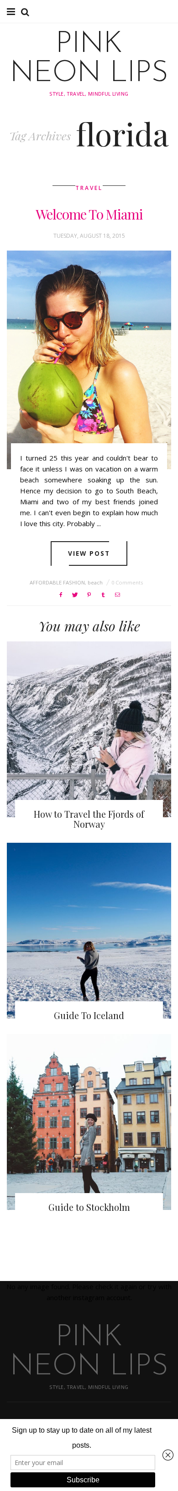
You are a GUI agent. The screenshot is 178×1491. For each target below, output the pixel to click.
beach (95, 582)
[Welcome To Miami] (89, 360)
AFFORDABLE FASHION (57, 582)
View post (89, 553)
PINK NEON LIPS (89, 59)
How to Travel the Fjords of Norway (89, 819)
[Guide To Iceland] (89, 931)
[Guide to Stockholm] (89, 1122)
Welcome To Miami (89, 214)
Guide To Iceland (89, 1015)
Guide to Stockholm (89, 1207)
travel (89, 188)
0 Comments (127, 582)
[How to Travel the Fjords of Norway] (89, 729)
